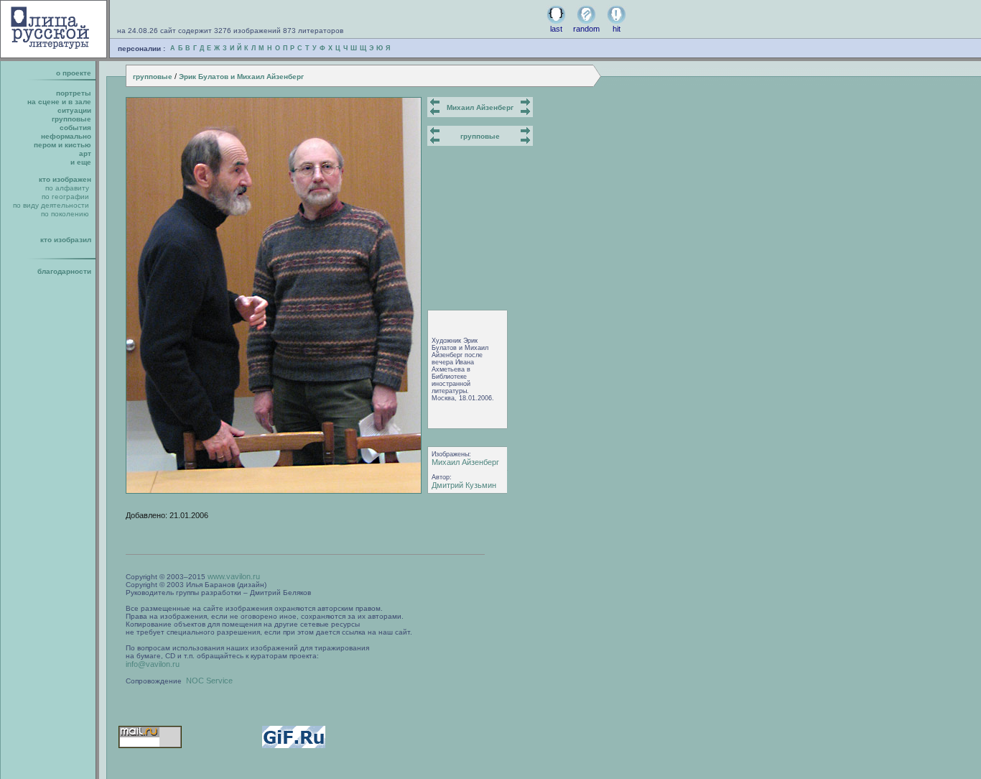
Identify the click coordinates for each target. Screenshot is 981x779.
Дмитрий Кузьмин (464, 485)
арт (85, 153)
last (556, 28)
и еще (80, 162)
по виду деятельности (51, 205)
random (586, 28)
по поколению (65, 214)
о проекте (73, 73)
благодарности (64, 271)
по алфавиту (67, 188)
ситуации (74, 110)
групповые (152, 76)
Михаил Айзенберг (480, 107)
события (75, 128)
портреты (73, 93)
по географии (65, 196)
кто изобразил (65, 240)
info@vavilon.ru (153, 664)
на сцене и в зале (59, 102)
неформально (66, 136)
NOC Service (209, 680)
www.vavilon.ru (234, 576)
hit (616, 28)
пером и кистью (62, 145)
